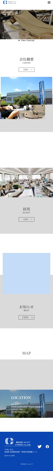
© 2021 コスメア (27, 464)
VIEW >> (27, 69)
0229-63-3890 (9, 455)
